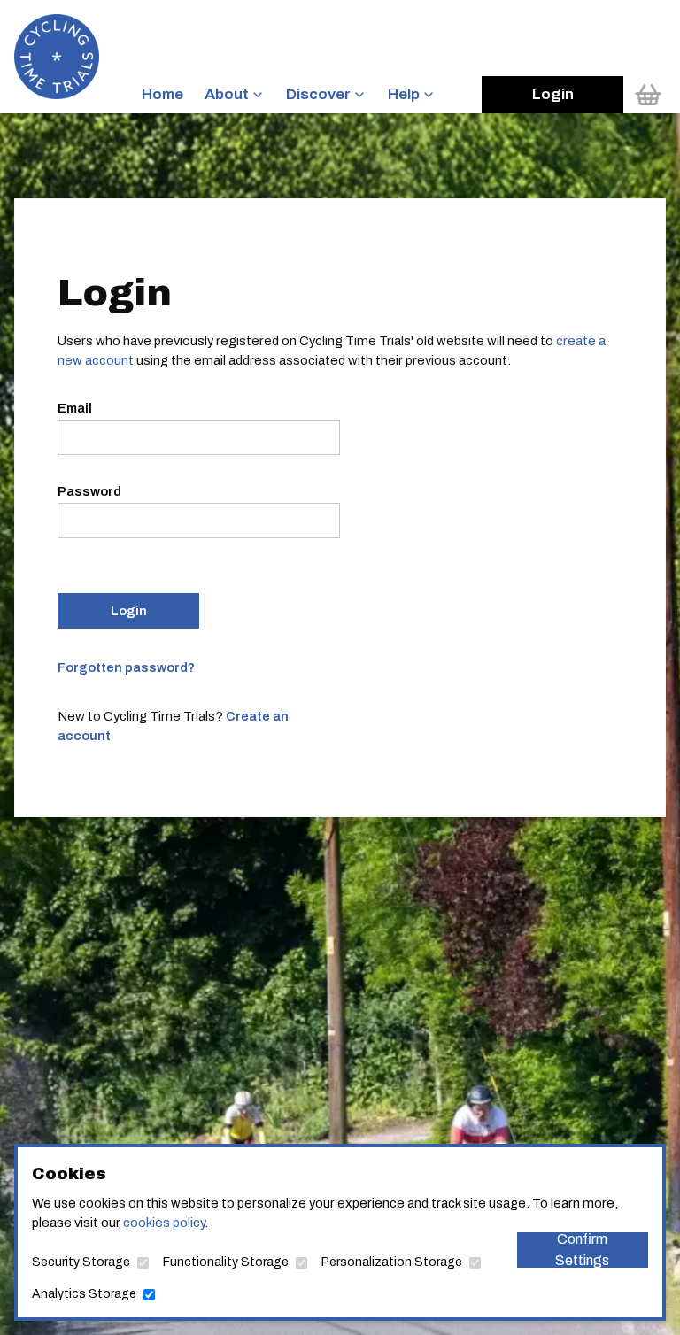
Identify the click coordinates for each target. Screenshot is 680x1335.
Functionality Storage (226, 1262)
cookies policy (164, 1222)
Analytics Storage (84, 1293)
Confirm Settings (582, 1250)
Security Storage (81, 1262)
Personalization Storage (391, 1262)
